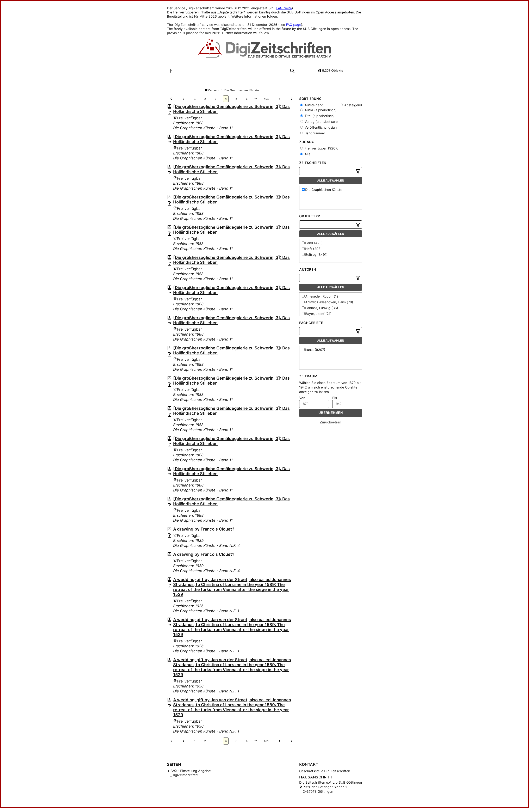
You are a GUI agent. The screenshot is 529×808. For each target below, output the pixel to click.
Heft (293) (313, 249)
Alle (307, 154)
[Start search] (292, 71)
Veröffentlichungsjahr (321, 127)
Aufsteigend (313, 105)
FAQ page (293, 25)
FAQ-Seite (284, 8)
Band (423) (314, 243)
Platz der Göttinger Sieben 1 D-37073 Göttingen (325, 789)
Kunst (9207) (315, 350)
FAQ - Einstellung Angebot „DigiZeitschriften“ (191, 773)
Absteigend (352, 105)
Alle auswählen (330, 180)
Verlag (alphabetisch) (321, 122)
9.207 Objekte (332, 70)
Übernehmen (330, 413)
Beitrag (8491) (316, 254)
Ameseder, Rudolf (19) (322, 296)
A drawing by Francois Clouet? (203, 529)
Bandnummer (314, 133)
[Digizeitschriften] (264, 49)
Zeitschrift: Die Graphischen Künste (233, 90)
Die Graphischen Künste (323, 190)
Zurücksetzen (330, 422)
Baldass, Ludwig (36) (321, 308)
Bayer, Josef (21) (318, 314)
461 (266, 98)
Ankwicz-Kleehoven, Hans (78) (329, 302)
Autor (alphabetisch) (320, 110)
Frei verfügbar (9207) (321, 148)
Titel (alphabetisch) (319, 116)
